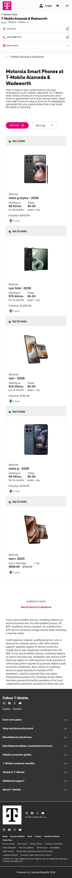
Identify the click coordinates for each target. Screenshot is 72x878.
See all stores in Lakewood (36, 607)
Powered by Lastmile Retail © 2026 (36, 872)
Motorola (14, 125)
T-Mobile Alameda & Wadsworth (26, 56)
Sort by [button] (45, 125)
